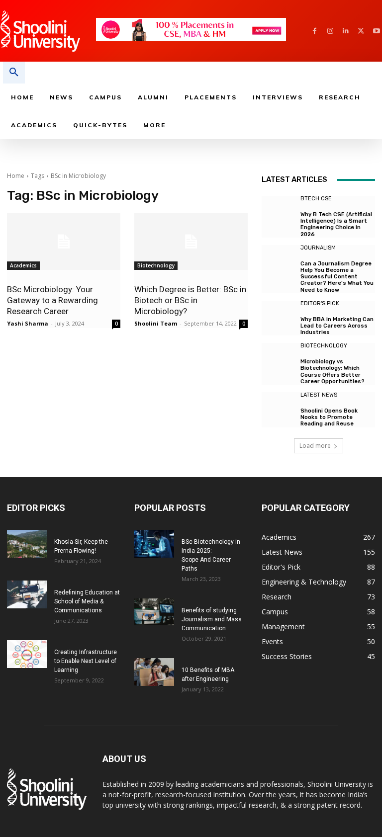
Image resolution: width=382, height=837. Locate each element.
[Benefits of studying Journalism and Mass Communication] (154, 611)
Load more (315, 445)
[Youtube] (376, 31)
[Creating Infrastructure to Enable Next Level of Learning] (27, 654)
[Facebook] (314, 31)
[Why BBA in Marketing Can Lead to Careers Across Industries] (278, 318)
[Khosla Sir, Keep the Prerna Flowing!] (27, 544)
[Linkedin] (345, 31)
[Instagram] (330, 31)
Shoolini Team (155, 323)
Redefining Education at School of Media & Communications (87, 601)
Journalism (318, 248)
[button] (14, 73)
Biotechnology (156, 265)
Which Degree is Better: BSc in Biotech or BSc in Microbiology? (190, 300)
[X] (361, 31)
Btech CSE (316, 198)
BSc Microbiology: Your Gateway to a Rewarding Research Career (52, 300)
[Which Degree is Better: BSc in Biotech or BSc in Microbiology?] (191, 241)
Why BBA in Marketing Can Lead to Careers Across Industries (337, 325)
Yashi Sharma (27, 323)
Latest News (318, 395)
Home (15, 175)
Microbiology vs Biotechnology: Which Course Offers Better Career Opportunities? (332, 371)
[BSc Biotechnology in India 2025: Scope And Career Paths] (154, 544)
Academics (23, 265)
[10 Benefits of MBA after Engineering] (154, 672)
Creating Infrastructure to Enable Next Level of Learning (85, 661)
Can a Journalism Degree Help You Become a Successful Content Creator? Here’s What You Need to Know (337, 276)
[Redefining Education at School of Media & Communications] (27, 594)
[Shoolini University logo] (47, 31)
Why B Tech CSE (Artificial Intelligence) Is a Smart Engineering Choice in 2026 (336, 224)
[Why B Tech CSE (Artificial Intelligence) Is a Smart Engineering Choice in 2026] (278, 213)
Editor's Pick (319, 303)
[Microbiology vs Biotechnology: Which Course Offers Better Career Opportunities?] (278, 360)
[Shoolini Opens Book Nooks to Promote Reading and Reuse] (278, 409)
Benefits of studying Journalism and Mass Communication (212, 619)
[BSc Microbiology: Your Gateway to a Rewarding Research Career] (63, 241)
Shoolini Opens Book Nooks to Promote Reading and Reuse (329, 417)
